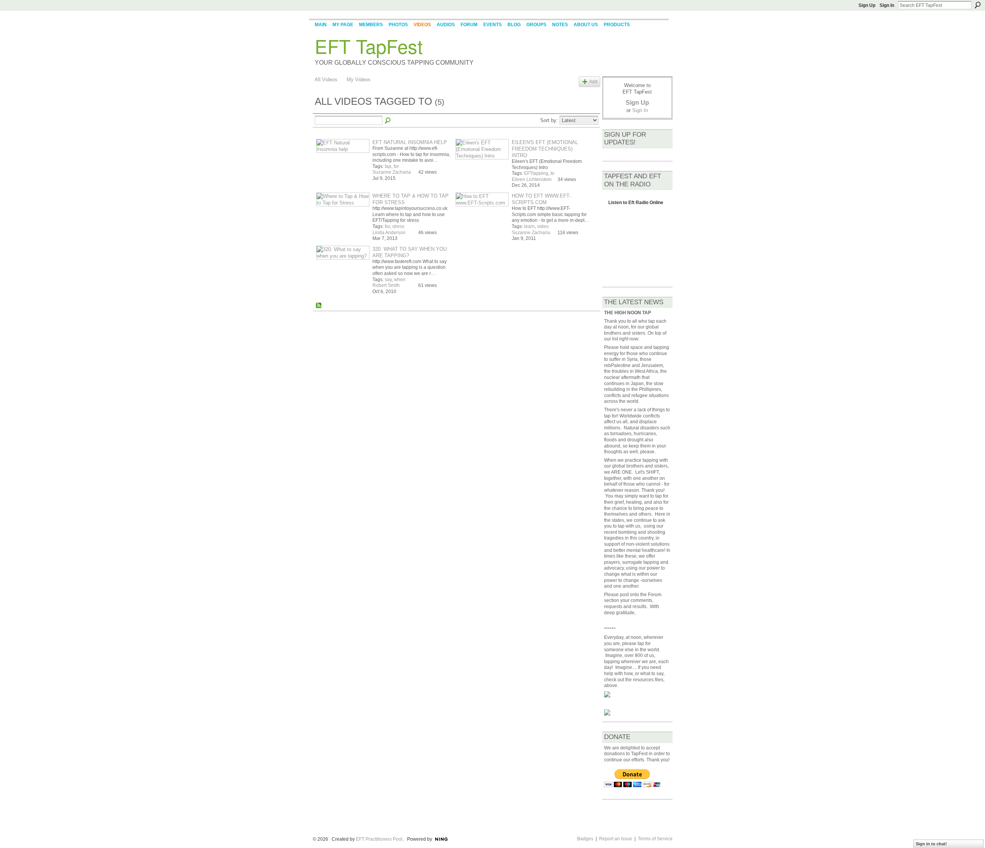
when (400, 279)
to (552, 173)
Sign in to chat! (931, 843)
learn (529, 226)
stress (398, 226)
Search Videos (388, 120)
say (388, 279)
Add (593, 81)
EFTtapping (536, 173)
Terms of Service (655, 838)
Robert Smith (386, 285)
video (543, 226)
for (396, 166)
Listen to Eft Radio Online (635, 204)
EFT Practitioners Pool (379, 839)
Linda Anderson (389, 232)
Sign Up (866, 5)
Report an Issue (615, 838)
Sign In (887, 5)
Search (978, 5)
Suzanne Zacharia (391, 172)
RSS (319, 305)
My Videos (359, 79)
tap (388, 166)
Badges (585, 838)
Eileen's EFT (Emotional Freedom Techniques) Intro (545, 148)
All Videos (326, 79)
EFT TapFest (369, 45)
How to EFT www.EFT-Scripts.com (541, 199)
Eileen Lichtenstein (532, 179)
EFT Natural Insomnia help (409, 142)
